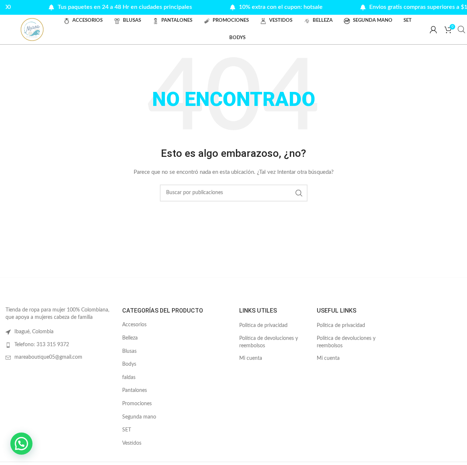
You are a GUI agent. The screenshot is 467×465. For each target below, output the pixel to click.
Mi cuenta (250, 358)
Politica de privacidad (263, 325)
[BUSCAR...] (299, 193)
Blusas (129, 351)
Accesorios (134, 324)
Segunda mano (139, 417)
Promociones (137, 403)
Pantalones (134, 390)
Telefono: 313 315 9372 (41, 344)
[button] (21, 444)
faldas (128, 377)
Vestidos (131, 443)
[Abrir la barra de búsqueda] (461, 29)
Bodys (129, 364)
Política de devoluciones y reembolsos (268, 342)
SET (126, 430)
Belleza (130, 338)
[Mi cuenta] (433, 29)
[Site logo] (32, 29)
